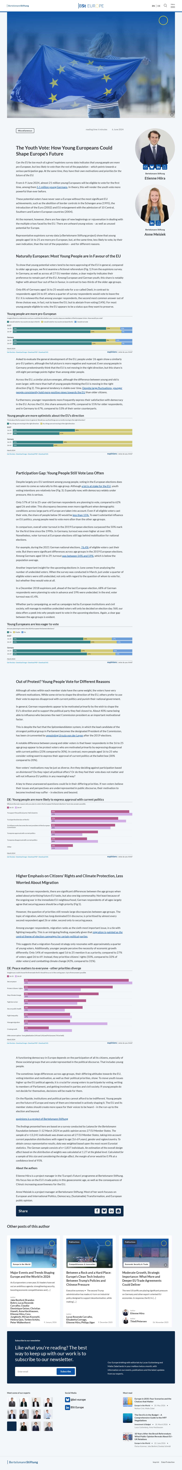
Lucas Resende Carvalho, (79, 1316)
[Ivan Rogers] (12, 1426)
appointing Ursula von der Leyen (64, 735)
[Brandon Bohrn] (12, 1402)
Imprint (156, 1462)
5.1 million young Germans (52, 187)
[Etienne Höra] (36, 1426)
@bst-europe (67, 1399)
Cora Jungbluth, (20, 1315)
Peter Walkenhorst (20, 1322)
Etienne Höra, (17, 1313)
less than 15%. (81, 515)
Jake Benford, (17, 1299)
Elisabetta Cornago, (76, 1319)
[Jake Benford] (36, 1402)
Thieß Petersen (138, 1321)
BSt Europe (67, 1407)
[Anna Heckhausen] (24, 1426)
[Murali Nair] (24, 1414)
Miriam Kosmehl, (31, 1316)
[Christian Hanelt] (48, 1426)
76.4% (85, 547)
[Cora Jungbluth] (48, 1414)
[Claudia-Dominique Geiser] (24, 1402)
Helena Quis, (17, 1319)
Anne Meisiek (155, 234)
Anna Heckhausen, (29, 1311)
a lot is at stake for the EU (96, 486)
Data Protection (168, 1462)
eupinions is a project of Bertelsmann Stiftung (42, 1118)
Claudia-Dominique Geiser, (20, 1307)
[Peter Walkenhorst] (36, 1414)
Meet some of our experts (18, 1393)
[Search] (165, 5)
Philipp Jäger (88, 1322)
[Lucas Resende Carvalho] (48, 1402)
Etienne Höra (155, 178)
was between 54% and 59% (78, 555)
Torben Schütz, (32, 1319)
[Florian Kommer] (12, 1414)
